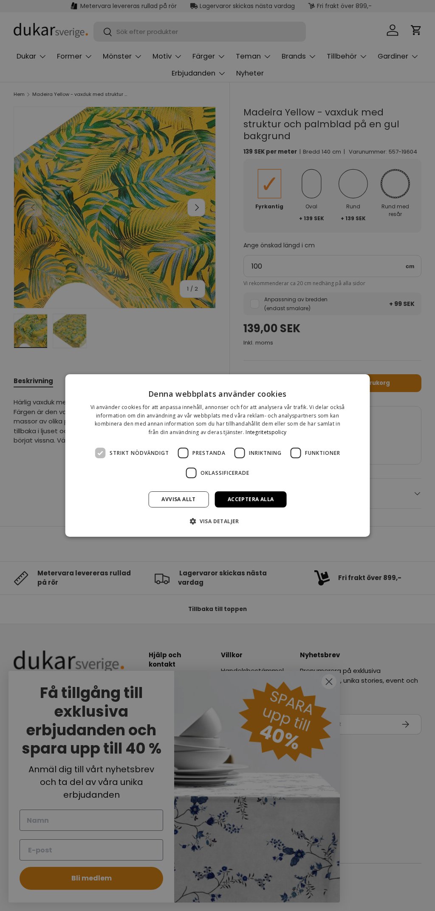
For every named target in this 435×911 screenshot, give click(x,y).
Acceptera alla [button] (251, 499)
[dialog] (217, 455)
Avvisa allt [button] (178, 499)
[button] (217, 521)
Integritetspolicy (266, 432)
